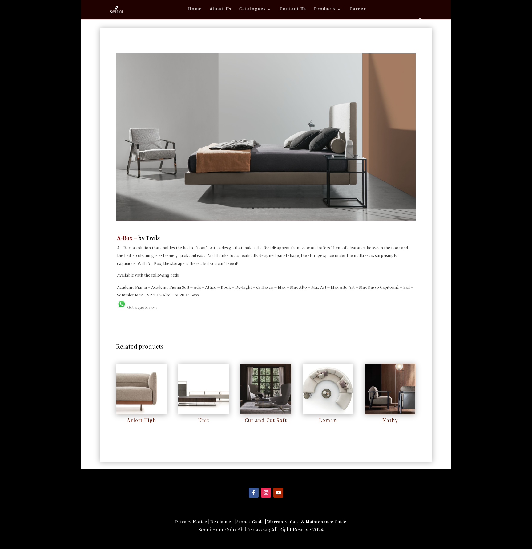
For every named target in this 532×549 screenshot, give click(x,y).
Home (195, 9)
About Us (221, 9)
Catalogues (252, 9)
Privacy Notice (191, 522)
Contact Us (293, 9)
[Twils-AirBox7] (266, 219)
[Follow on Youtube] (278, 493)
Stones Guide (250, 522)
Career (358, 9)
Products (325, 9)
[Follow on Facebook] (254, 493)
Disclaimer (221, 522)
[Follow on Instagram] (266, 493)
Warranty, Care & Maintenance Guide (306, 522)
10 (289, 208)
